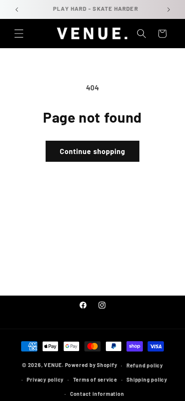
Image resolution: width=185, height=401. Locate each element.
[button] (19, 33)
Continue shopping (93, 151)
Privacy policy (45, 379)
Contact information (97, 394)
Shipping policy (146, 379)
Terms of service (95, 379)
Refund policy (144, 365)
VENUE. (54, 365)
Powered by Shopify (91, 365)
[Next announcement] (168, 9)
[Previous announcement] (16, 9)
